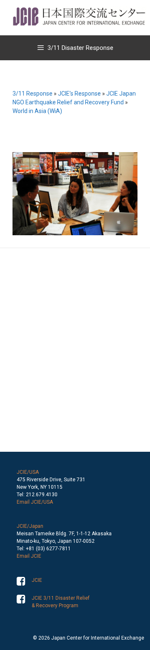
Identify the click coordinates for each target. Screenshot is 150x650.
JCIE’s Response (79, 93)
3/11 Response (32, 93)
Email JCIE (29, 556)
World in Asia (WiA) (37, 111)
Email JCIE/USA (35, 502)
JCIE (37, 580)
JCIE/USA (28, 472)
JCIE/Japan (30, 526)
